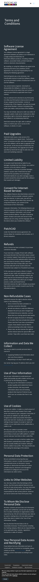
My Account (28, 567)
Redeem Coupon (17, 567)
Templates (16, 565)
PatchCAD (8, 565)
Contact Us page (20, 550)
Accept (5, 579)
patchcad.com (8, 365)
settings (15, 576)
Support (7, 567)
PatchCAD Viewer (27, 565)
